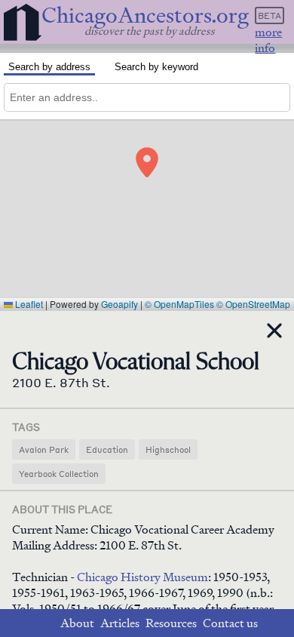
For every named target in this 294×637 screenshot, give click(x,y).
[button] (147, 162)
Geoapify (119, 303)
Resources (171, 623)
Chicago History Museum (142, 577)
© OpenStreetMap (253, 303)
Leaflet (28, 303)
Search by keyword (156, 66)
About (77, 623)
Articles (119, 623)
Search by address (49, 66)
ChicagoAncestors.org (145, 15)
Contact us (230, 623)
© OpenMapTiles (179, 303)
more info (268, 40)
